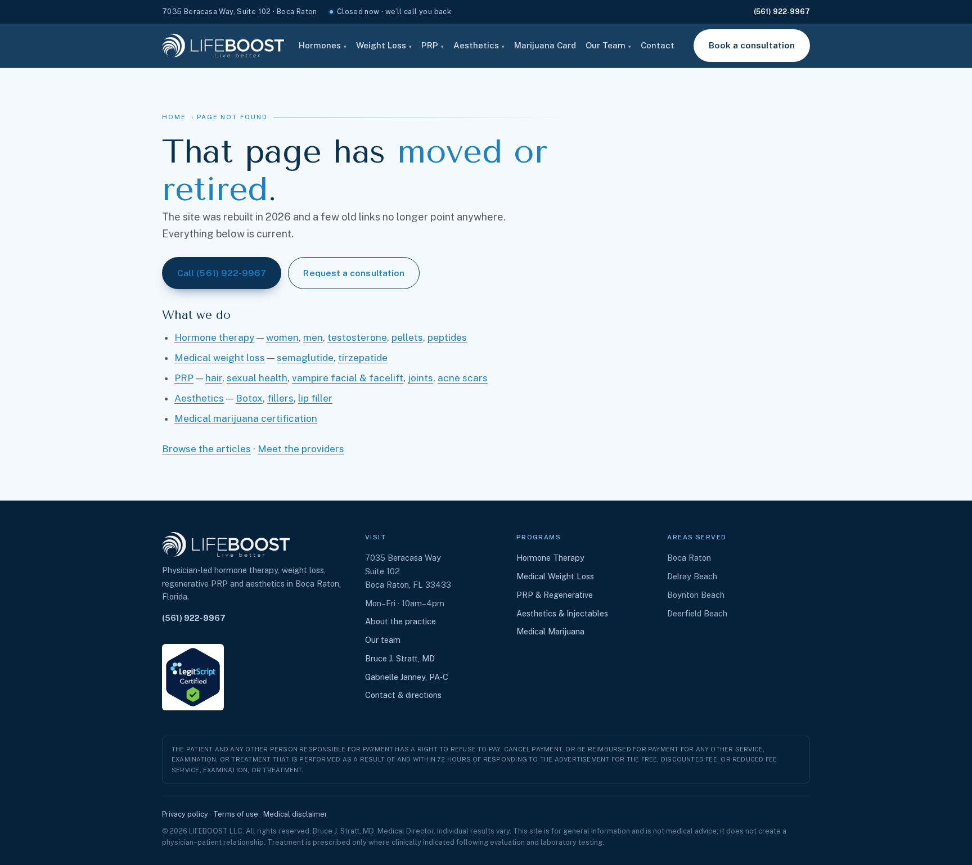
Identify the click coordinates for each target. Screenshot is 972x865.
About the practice (400, 621)
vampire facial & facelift (347, 378)
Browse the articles (206, 448)
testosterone (357, 337)
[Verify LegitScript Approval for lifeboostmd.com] (193, 677)
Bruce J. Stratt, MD (400, 658)
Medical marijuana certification (245, 418)
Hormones (322, 45)
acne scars (463, 378)
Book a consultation (752, 45)
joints (420, 378)
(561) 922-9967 (782, 11)
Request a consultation (353, 273)
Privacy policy (185, 814)
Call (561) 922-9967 (221, 273)
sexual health (257, 378)
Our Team (608, 45)
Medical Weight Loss (555, 576)
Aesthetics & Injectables (562, 613)
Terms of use (235, 814)
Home (174, 117)
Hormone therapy (214, 337)
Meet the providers (301, 448)
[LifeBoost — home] (223, 45)
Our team (382, 640)
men (313, 337)
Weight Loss (384, 45)
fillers (280, 398)
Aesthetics (479, 45)
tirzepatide (363, 357)
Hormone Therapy (550, 557)
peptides (447, 337)
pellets (407, 337)
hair (213, 378)
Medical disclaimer (295, 814)
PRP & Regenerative (554, 595)
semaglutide (305, 357)
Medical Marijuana (550, 631)
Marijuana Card (545, 45)
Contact (657, 45)
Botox (249, 398)
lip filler (315, 398)
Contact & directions (403, 695)
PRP (432, 45)
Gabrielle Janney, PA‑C (406, 677)
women (282, 337)
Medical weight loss (219, 357)
